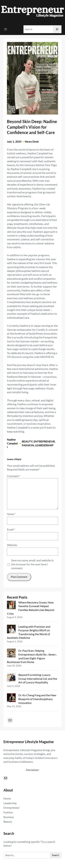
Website (12, 545)
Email (11, 529)
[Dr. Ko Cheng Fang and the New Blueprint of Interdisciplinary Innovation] (11, 698)
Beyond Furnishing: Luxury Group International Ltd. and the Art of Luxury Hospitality (37, 678)
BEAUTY (27, 441)
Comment (13, 476)
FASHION (28, 445)
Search (55, 855)
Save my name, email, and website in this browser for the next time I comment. (32, 564)
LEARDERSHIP (44, 445)
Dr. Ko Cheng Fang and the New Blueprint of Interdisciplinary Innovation (37, 698)
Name (11, 514)
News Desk (32, 141)
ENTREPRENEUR (44, 441)
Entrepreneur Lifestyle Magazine (28, 742)
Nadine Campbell (12, 443)
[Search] (57, 29)
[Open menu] (5, 29)
